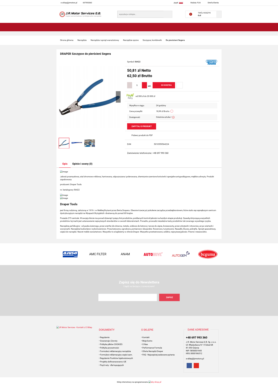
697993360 (87, 3)
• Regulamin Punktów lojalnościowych (116, 358)
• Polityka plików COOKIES (110, 344)
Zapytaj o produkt (141, 126)
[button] (107, 330)
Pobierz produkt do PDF (142, 135)
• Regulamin (104, 337)
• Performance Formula (151, 348)
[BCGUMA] (180, 254)
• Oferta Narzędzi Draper (152, 351)
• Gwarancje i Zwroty (108, 341)
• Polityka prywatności (109, 348)
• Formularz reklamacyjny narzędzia (115, 351)
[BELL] (208, 254)
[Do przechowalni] (180, 85)
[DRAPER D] (211, 62)
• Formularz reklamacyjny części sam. (115, 355)
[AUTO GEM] (153, 254)
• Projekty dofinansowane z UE (112, 361)
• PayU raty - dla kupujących (111, 365)
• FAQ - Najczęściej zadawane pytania (158, 355)
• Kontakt (145, 337)
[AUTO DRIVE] (125, 254)
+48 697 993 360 (196, 337)
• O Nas (144, 344)
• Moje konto (146, 341)
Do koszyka (166, 85)
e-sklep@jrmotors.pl (69, 3)
